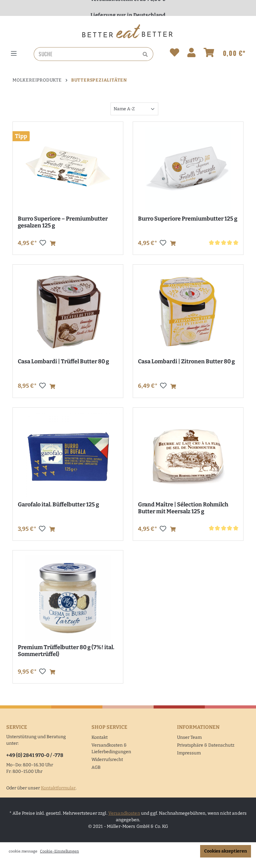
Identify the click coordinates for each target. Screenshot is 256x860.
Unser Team (189, 737)
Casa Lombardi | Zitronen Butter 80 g (186, 361)
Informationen (198, 727)
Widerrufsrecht (107, 759)
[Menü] (13, 53)
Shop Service (109, 727)
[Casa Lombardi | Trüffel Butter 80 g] (68, 312)
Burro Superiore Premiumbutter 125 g (187, 218)
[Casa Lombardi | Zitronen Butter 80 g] (188, 312)
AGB (96, 767)
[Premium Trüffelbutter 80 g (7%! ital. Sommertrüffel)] (68, 598)
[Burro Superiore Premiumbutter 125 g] (188, 169)
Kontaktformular (58, 788)
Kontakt (99, 737)
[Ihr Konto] (191, 54)
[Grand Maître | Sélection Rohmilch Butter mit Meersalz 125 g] (188, 455)
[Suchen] (146, 54)
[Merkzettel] (174, 54)
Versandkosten (124, 813)
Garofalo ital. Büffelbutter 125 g (58, 504)
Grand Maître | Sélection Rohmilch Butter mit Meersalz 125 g (183, 508)
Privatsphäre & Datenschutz (205, 745)
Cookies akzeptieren (225, 851)
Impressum (189, 753)
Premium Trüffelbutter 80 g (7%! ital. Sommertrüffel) (66, 651)
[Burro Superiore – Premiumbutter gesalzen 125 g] (68, 169)
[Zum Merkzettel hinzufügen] (42, 242)
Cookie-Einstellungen (59, 851)
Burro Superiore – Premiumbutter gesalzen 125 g (63, 222)
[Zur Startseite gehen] (128, 31)
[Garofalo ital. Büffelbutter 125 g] (68, 455)
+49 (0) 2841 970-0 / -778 (34, 755)
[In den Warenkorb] (52, 244)
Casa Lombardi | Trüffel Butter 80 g (63, 361)
